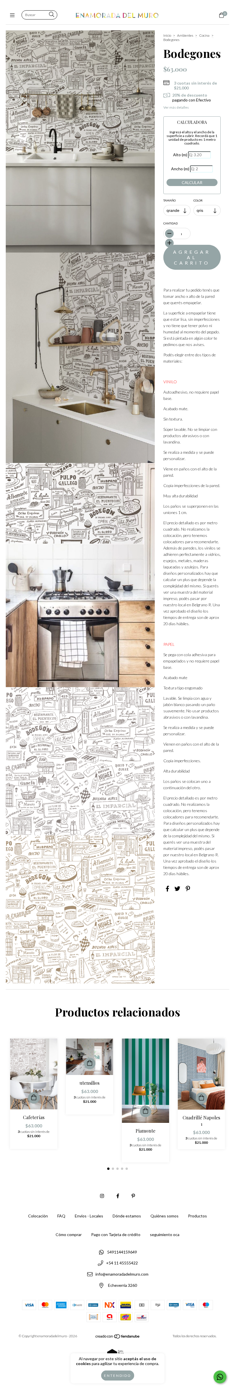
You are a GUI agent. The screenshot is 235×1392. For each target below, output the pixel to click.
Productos (197, 1215)
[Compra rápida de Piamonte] (145, 1111)
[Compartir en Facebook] (167, 888)
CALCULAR (192, 182)
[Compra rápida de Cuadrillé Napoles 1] (201, 1098)
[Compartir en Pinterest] (187, 888)
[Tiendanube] (118, 1338)
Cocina (204, 35)
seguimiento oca (164, 1234)
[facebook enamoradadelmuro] (118, 1196)
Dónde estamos (127, 1215)
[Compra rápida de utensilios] (89, 1063)
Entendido (117, 1375)
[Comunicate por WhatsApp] (220, 1377)
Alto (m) (180, 154)
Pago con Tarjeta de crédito (115, 1234)
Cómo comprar (69, 1234)
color (198, 200)
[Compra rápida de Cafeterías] (34, 1098)
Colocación (38, 1215)
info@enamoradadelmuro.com (121, 1274)
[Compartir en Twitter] (177, 888)
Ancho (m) (180, 168)
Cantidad (170, 223)
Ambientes (185, 35)
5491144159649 (122, 1252)
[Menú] (13, 15)
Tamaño (169, 200)
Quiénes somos (164, 1215)
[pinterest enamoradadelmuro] (133, 1196)
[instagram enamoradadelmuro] (102, 1196)
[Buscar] (51, 14)
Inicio (167, 35)
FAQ (61, 1215)
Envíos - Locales (89, 1215)
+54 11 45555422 (122, 1263)
